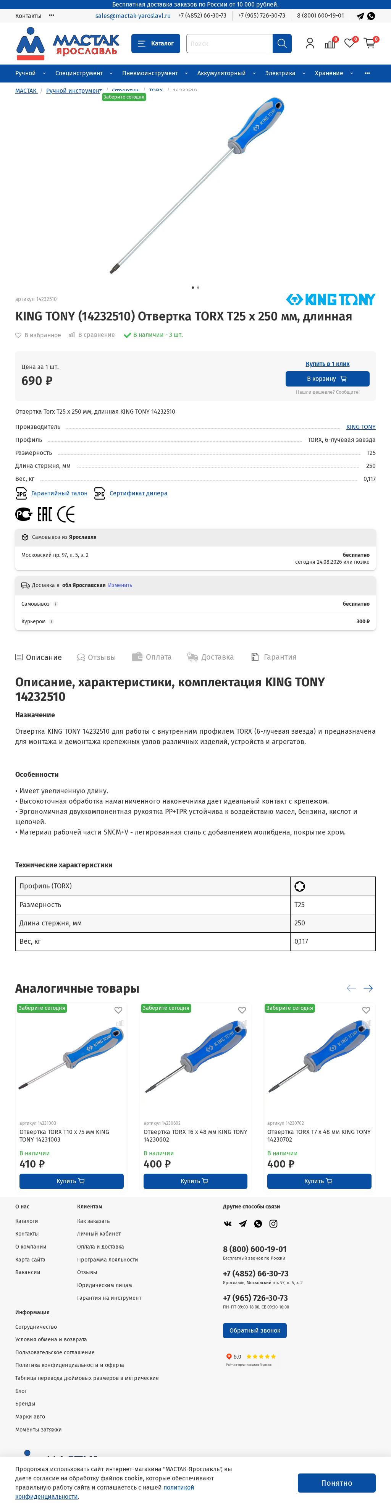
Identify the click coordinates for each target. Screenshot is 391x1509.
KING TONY (361, 426)
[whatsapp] (258, 1223)
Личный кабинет (99, 1234)
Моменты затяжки (38, 1430)
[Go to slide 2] (198, 287)
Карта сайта (30, 1260)
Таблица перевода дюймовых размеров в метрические (87, 1378)
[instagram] (273, 1223)
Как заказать (93, 1221)
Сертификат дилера (139, 493)
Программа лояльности (107, 1260)
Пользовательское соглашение (55, 1352)
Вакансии (27, 1272)
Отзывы (87, 1272)
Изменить (120, 585)
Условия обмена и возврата (51, 1339)
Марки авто (30, 1417)
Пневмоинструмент (150, 73)
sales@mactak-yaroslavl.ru (133, 15)
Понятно (336, 1483)
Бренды (25, 1404)
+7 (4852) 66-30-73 (202, 15)
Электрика (280, 73)
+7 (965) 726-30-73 (261, 15)
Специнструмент (79, 73)
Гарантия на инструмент (109, 1298)
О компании (31, 1247)
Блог (21, 1391)
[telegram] (242, 1223)
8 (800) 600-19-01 (320, 15)
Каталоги (26, 1221)
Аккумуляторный (221, 73)
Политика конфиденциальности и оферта (69, 1365)
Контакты (28, 15)
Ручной (25, 73)
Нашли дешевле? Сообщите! (328, 392)
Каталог (162, 43)
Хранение (329, 73)
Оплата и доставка (100, 1247)
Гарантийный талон (59, 493)
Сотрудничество (36, 1327)
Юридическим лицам (104, 1285)
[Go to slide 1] (193, 287)
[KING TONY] (331, 298)
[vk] (227, 1223)
